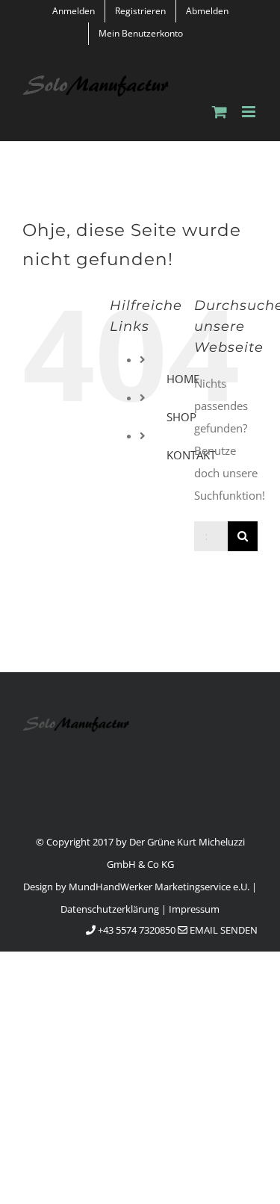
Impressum (194, 909)
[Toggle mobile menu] (250, 112)
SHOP (181, 416)
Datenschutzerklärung (109, 909)
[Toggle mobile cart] (219, 112)
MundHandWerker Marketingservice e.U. (159, 886)
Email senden (222, 930)
